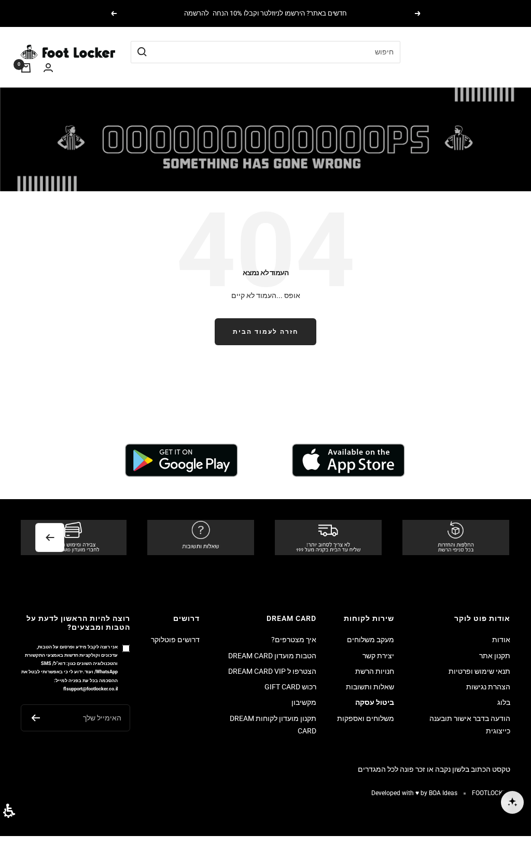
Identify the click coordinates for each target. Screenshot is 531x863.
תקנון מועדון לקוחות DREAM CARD (273, 724)
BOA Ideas (443, 793)
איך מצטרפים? (293, 639)
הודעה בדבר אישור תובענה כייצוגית (469, 724)
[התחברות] (48, 68)
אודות (501, 639)
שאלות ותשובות (370, 687)
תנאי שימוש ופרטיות (479, 671)
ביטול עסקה (374, 702)
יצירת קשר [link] (378, 656)
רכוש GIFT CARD (290, 687)
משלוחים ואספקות (365, 718)
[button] (9, 811)
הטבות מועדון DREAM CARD (272, 656)
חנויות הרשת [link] (374, 671)
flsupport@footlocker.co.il (90, 688)
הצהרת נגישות (488, 687)
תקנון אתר (494, 656)
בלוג (503, 702)
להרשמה (196, 13)
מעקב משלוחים (370, 639)
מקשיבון (303, 702)
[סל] (26, 68)
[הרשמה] (35, 717)
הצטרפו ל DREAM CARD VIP (272, 671)
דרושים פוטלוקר (175, 639)
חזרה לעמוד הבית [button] (265, 331)
